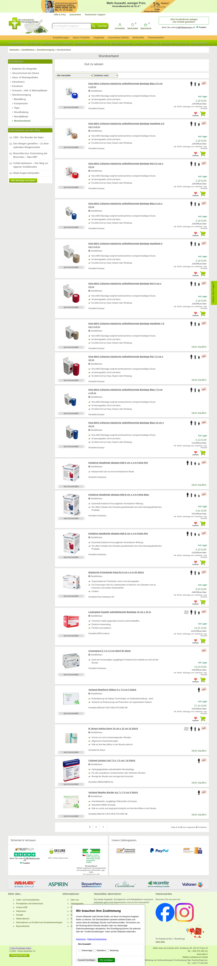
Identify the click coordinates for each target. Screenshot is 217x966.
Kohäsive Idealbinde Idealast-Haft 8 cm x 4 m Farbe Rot (118, 533)
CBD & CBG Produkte (147, 43)
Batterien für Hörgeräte (24, 68)
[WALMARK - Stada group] (25, 884)
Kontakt (19, 915)
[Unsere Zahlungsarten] (125, 853)
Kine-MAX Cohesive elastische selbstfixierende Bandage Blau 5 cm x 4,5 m (125, 205)
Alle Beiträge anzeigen (23, 180)
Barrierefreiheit (22, 926)
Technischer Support (95, 14)
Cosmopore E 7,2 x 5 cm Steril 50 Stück (109, 651)
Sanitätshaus (16, 43)
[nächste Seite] (103, 827)
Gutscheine (75, 14)
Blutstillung (20, 99)
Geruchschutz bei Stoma (25, 73)
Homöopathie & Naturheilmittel (92, 43)
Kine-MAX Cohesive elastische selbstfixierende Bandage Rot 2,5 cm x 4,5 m (125, 165)
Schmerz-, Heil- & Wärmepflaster (29, 90)
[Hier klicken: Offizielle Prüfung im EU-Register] (91, 863)
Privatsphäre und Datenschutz (29, 903)
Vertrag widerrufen (19, 955)
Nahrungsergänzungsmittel (57, 43)
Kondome (17, 86)
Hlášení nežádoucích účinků (195, 957)
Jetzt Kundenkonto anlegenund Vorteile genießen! (184, 20)
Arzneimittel (33, 43)
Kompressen (21, 103)
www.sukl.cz (202, 954)
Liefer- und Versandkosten (28, 900)
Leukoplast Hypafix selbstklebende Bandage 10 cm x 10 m (119, 612)
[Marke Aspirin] (58, 884)
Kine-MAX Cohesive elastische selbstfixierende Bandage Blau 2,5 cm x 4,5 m (125, 85)
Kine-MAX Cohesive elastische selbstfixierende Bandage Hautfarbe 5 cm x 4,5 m (125, 245)
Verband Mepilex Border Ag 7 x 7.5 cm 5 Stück (113, 792)
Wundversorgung (21, 94)
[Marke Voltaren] (192, 884)
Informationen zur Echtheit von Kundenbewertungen (39, 922)
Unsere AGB (21, 907)
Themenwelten (156, 37)
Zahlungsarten (77, 903)
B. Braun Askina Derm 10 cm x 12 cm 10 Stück (113, 728)
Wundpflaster (21, 116)
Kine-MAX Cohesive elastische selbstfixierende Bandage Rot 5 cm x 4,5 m (124, 285)
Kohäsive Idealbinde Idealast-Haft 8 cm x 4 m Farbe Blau (118, 494)
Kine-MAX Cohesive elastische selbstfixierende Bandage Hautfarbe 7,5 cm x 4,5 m (126, 325)
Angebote (99, 37)
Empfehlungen (61, 37)
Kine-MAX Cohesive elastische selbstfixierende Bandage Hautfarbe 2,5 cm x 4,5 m (126, 125)
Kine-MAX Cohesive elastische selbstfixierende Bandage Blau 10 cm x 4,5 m (126, 424)
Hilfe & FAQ (60, 14)
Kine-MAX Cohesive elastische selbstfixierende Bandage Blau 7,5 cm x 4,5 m (125, 391)
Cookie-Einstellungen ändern (20, 948)
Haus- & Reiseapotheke (25, 77)
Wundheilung (21, 112)
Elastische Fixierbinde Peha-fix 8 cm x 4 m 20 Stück (116, 572)
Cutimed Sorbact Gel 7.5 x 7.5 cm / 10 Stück (111, 760)
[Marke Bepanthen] (91, 884)
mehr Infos (160, 942)
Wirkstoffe (138, 37)
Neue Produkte (81, 37)
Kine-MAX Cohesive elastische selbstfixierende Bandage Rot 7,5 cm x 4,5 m (125, 358)
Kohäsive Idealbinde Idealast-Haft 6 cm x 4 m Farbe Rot (118, 462)
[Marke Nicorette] (159, 884)
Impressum (21, 911)
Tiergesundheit (199, 43)
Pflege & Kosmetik (122, 43)
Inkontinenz (18, 81)
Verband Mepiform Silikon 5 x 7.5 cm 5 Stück (112, 689)
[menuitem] (61, 37)
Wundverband (22, 120)
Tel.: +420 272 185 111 (198, 951)
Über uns (75, 900)
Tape (16, 108)
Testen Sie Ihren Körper (175, 43)
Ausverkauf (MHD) (118, 37)
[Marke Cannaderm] (125, 884)
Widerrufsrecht (22, 919)
